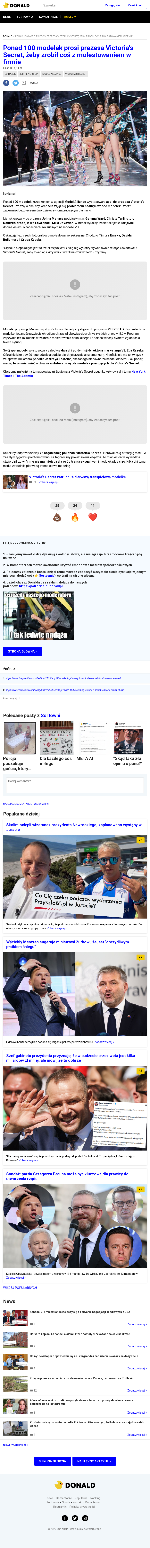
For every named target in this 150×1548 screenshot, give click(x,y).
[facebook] (7, 83)
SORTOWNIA (25, 16)
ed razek (10, 74)
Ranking (95, 1498)
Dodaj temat (93, 1502)
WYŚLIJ (34, 83)
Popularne (81, 1498)
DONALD (7, 36)
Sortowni (50, 715)
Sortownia (46, 575)
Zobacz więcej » (49, 482)
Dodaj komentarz (19, 781)
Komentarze (64, 1498)
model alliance (51, 74)
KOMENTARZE (48, 16)
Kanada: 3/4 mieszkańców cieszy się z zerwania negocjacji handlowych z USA (80, 1311)
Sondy (66, 1502)
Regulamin (60, 1506)
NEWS (7, 16)
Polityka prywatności (82, 1506)
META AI (85, 758)
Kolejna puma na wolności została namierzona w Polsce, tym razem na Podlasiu (81, 1378)
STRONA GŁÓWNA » (22, 651)
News (50, 1498)
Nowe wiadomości (15, 1445)
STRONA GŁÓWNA (52, 1461)
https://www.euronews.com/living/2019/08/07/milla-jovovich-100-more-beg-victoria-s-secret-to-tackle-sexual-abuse (63, 690)
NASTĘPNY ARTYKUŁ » (94, 1461)
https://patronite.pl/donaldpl (41, 586)
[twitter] (16, 83)
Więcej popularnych (20, 1288)
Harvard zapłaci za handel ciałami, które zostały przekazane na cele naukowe (80, 1334)
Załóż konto (136, 5)
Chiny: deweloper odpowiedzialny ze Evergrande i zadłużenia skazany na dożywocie (84, 1356)
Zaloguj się (112, 5)
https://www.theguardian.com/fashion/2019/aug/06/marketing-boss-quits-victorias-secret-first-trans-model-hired (62, 678)
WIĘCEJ (68, 16)
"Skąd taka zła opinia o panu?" (128, 761)
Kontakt (77, 1502)
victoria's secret (76, 74)
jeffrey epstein (29, 74)
